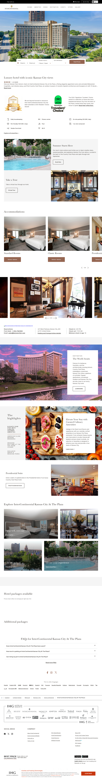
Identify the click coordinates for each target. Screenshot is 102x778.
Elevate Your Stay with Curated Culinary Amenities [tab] (12, 429)
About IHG (77, 733)
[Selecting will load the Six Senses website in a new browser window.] (9, 711)
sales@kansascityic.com (16, 333)
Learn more (69, 449)
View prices (76, 62)
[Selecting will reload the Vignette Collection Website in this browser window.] (43, 711)
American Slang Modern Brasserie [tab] (13, 437)
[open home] (2, 697)
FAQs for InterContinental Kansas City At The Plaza (51, 639)
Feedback (77, 745)
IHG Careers (78, 743)
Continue (88, 773)
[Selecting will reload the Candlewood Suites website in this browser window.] (92, 717)
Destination (54, 7)
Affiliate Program (55, 740)
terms (73, 774)
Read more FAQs (51, 662)
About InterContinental (33, 733)
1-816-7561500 (18, 331)
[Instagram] (12, 733)
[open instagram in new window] (50, 672)
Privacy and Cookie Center (82, 735)
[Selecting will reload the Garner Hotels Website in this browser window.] (51, 717)
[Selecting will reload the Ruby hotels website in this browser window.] (85, 711)
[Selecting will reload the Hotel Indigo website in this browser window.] (62, 711)
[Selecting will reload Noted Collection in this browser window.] (71, 711)
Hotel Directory (55, 738)
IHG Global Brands (56, 733)
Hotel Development (56, 735)
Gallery (77, 7)
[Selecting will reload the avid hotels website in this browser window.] (57, 717)
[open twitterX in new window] (55, 672)
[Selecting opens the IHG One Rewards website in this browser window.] (87, 722)
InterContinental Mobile (33, 735)
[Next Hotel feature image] (55, 318)
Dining (45, 7)
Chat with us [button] (10, 2)
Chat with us (30, 738)
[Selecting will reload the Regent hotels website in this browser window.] (17, 711)
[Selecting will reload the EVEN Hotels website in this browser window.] (27, 717)
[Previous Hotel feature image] (47, 318)
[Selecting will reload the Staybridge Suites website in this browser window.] (74, 717)
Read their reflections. (86, 105)
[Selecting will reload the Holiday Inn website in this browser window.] (43, 717)
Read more (7, 88)
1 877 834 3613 (21, 757)
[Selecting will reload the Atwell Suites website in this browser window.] (65, 717)
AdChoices (78, 740)
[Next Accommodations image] (88, 268)
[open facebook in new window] (46, 672)
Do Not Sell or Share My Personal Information (86, 738)
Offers (70, 7)
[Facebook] (5, 733)
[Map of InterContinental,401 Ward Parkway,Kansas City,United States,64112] (18, 325)
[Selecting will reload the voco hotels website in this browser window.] (78, 711)
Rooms (29, 7)
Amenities (37, 7)
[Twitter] (8, 733)
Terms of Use (30, 741)
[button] (95, 2)
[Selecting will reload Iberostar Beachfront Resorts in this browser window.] (9, 717)
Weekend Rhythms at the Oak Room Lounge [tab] (14, 445)
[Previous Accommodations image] (82, 268)
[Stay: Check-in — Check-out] (26, 63)
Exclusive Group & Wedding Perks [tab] (13, 452)
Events (63, 7)
